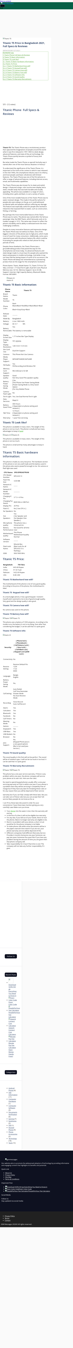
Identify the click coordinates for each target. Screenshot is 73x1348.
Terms (7, 1218)
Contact (7, 1220)
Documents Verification (13, 1113)
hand (21, 431)
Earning (11, 1119)
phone (13, 811)
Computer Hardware (12, 1100)
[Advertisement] (25, 23)
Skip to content (5, 1)
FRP (10, 1125)
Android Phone (11, 1089)
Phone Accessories (13, 1133)
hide (12, 53)
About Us (8, 1173)
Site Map (8, 1177)
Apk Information (13, 1093)
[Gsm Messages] (7, 3)
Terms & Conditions (12, 1179)
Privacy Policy (10, 1175)
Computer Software (12, 1107)
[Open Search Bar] (1, 8)
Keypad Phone (11, 1129)
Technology (13, 1138)
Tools (10, 1143)
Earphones (12, 1121)
